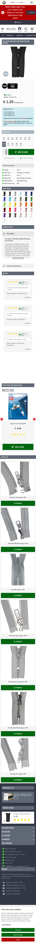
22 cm (21, 138)
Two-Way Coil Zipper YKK (18, 774)
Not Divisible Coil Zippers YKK (18, 681)
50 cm (17, 144)
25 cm (25, 138)
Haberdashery (10, 35)
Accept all (18, 930)
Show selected (6, 924)
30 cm (29, 138)
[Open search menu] (26, 29)
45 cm (12, 144)
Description (10, 233)
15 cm (8, 138)
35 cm (4, 144)
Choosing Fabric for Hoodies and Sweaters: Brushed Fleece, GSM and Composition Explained (22, 796)
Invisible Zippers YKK (18, 589)
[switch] (32, 3)
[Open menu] (2, 29)
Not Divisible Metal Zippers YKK (18, 728)
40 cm (8, 144)
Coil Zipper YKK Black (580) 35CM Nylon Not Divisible (22, 814)
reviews (20, 866)
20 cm (17, 138)
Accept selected (18, 934)
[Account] (19, 29)
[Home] (3, 35)
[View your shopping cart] (32, 29)
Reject (18, 939)
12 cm (4, 138)
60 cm (21, 144)
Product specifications (14, 266)
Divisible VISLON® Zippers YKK (18, 543)
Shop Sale (32, 12)
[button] (10, 158)
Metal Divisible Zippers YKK (18, 635)
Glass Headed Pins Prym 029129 (18, 423)
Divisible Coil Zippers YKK (18, 497)
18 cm (12, 138)
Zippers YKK (20, 35)
